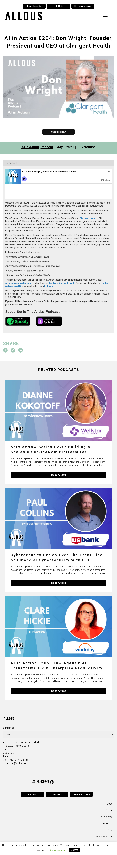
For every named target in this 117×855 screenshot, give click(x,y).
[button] (58, 132)
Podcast (47, 147)
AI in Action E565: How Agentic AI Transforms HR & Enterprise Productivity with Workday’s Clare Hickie (57, 666)
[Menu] (105, 15)
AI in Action (30, 147)
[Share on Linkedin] (20, 350)
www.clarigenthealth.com (18, 283)
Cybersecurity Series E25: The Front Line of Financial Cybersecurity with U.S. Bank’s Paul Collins (57, 558)
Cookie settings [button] (57, 850)
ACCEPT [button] (74, 850)
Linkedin (48, 286)
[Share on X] (13, 350)
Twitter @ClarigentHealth (61, 283)
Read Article (58, 474)
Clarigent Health (88, 218)
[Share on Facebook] (5, 350)
